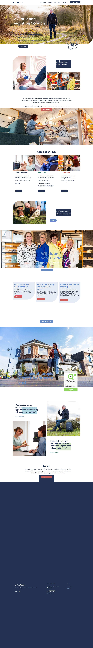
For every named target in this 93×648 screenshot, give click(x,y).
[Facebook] (17, 591)
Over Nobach (23, 46)
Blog (59, 2)
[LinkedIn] (19, 591)
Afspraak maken (75, 2)
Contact (64, 2)
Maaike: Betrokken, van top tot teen (22, 285)
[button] (78, 280)
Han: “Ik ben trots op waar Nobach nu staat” (45, 286)
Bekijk (19, 191)
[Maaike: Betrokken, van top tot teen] (24, 281)
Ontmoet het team (47, 270)
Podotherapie (69, 586)
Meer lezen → (18, 296)
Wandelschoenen (70, 593)
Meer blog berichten (46, 321)
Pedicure (68, 588)
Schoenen (69, 590)
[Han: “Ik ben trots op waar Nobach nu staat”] (47, 281)
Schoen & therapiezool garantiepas (69, 285)
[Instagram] (16, 591)
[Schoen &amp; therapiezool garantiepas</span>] (69, 281)
